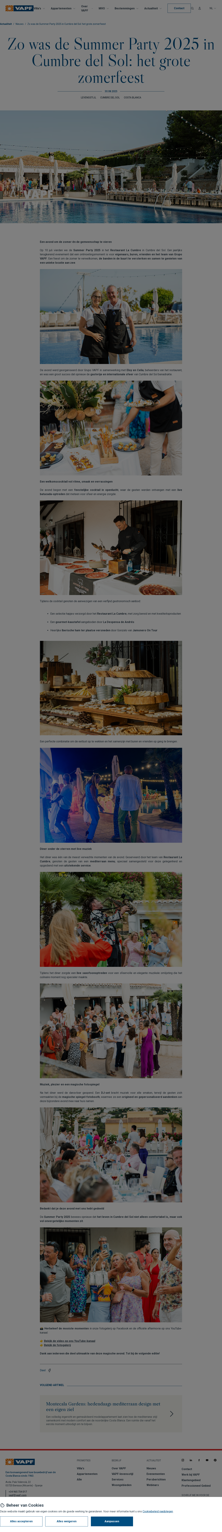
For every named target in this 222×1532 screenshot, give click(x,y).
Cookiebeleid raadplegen (158, 1511)
